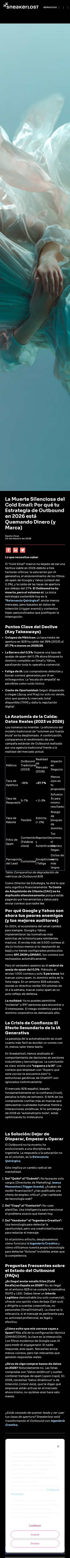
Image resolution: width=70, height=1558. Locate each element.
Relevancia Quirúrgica (22, 600)
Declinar (35, 1543)
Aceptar (35, 1534)
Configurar (35, 1525)
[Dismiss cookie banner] (58, 1446)
